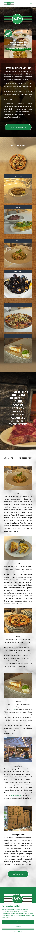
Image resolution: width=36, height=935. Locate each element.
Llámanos (18, 874)
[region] (18, 919)
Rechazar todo (18, 931)
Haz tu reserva (18, 127)
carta (14, 709)
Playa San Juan (16, 795)
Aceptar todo (18, 922)
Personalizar (18, 926)
